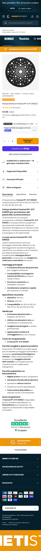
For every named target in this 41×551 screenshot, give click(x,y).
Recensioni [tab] (34, 194)
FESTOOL (5, 94)
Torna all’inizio (20, 450)
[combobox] (20, 22)
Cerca (4, 523)
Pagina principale (8, 30)
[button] (37, 16)
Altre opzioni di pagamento (20, 154)
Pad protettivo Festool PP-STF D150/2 (14, 32)
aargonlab (14, 519)
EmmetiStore (11, 515)
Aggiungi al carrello (27, 141)
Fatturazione (15, 115)
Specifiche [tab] (21, 194)
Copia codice (25, 8)
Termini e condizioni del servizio (19, 523)
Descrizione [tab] (7, 194)
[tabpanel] (20, 305)
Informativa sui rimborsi (10, 524)
